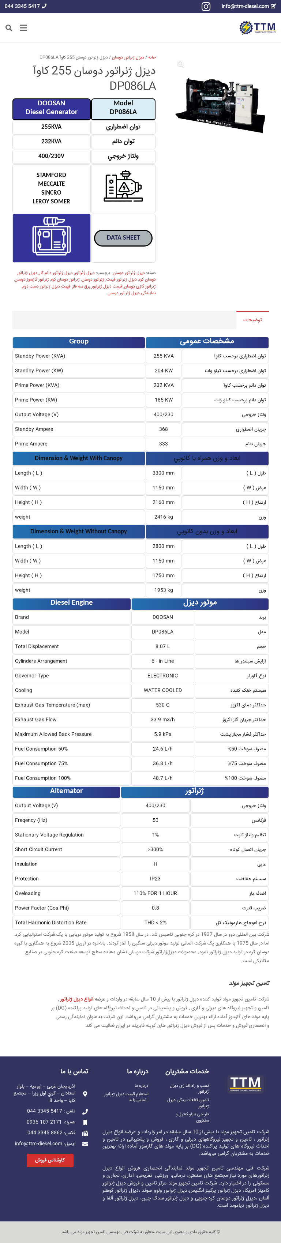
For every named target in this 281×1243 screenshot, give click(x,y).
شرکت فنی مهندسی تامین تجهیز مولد (108, 1232)
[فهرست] (23, 28)
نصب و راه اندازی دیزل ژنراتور (189, 1088)
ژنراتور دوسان (93, 279)
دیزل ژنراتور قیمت (121, 279)
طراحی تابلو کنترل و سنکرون (192, 1117)
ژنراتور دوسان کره (65, 279)
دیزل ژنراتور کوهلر (120, 1191)
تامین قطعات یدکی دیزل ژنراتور (188, 1103)
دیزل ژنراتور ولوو (170, 1191)
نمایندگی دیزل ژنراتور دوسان (132, 293)
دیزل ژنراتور (85, 273)
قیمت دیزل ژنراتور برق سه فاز (97, 286)
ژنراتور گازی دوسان (140, 286)
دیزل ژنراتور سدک (171, 1198)
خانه (152, 57)
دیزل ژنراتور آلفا (122, 1198)
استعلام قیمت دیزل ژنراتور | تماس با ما (126, 1097)
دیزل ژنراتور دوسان (128, 57)
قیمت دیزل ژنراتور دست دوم (46, 286)
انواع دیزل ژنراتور (76, 999)
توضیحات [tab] (252, 320)
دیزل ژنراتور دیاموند (249, 1206)
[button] (8, 27)
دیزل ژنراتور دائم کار (56, 273)
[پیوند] (257, 27)
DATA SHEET (123, 237)
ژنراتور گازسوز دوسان (32, 279)
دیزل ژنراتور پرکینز (223, 1191)
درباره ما (142, 1085)
